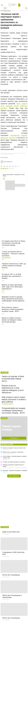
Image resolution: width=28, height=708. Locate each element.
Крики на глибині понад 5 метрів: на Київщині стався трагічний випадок (12, 320)
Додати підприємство (14, 476)
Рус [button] (5, 8)
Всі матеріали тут (14, 438)
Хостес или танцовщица (11, 575)
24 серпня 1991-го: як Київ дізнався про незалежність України (11, 276)
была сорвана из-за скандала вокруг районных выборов (14, 106)
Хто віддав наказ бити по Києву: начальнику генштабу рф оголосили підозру (13, 243)
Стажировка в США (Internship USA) (13, 553)
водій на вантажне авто (11, 532)
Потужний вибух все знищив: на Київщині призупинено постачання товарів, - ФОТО (14, 410)
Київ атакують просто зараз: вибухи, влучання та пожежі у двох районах (14, 399)
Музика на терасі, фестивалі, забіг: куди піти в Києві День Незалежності (12, 287)
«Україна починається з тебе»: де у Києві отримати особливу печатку (14, 266)
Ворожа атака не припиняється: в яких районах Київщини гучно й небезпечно (12, 389)
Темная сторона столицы (11, 428)
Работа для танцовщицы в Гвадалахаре (12, 596)
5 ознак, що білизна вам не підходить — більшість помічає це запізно (13, 254)
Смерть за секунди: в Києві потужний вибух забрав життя (13, 378)
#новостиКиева (4, 157)
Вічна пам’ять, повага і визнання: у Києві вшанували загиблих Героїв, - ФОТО (12, 309)
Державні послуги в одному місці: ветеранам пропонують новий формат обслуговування (13, 299)
